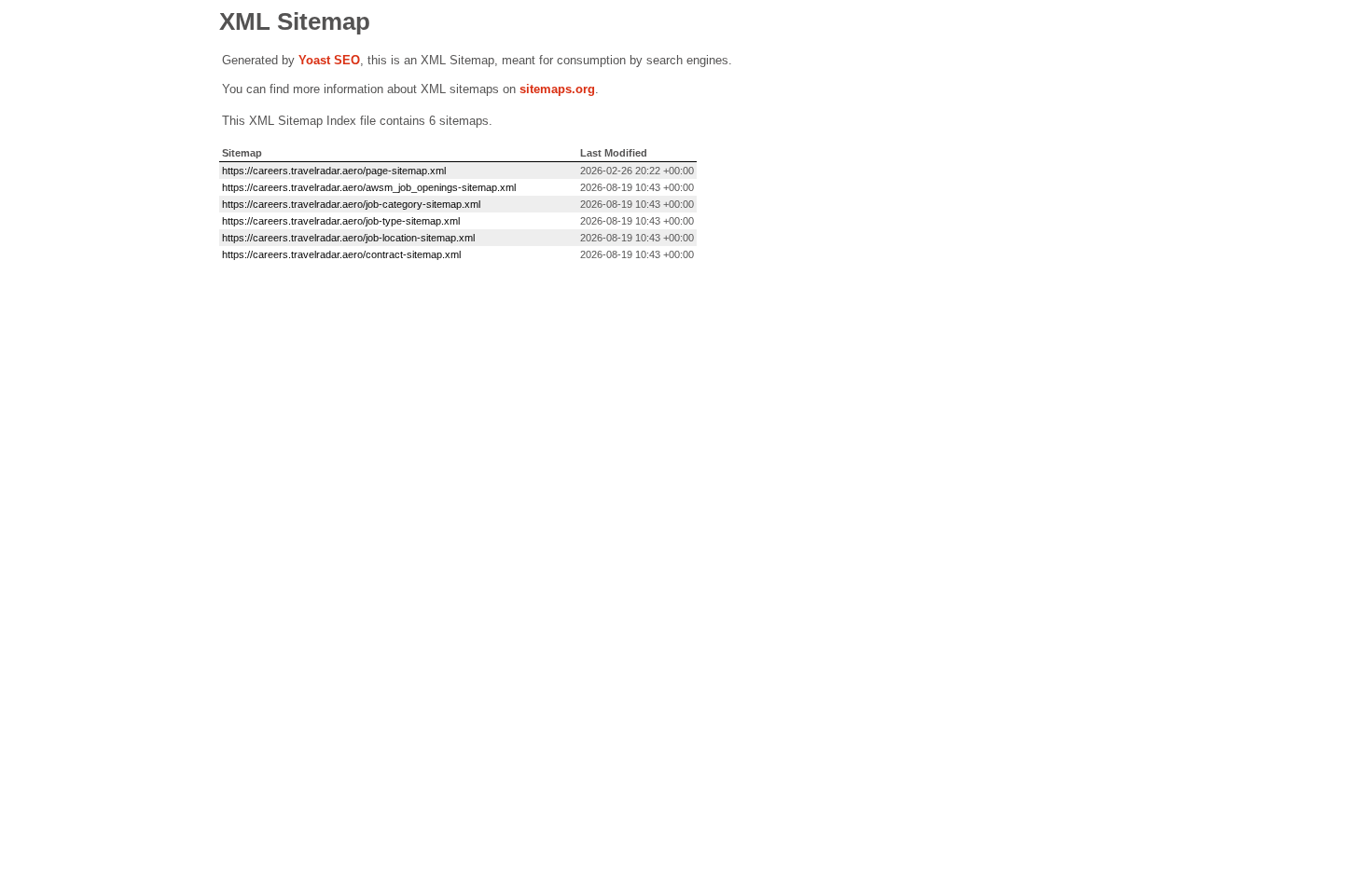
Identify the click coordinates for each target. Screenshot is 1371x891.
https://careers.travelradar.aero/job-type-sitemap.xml (341, 220)
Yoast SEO (329, 60)
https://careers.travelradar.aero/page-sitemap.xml (334, 170)
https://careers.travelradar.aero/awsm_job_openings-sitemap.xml (369, 187)
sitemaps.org (557, 89)
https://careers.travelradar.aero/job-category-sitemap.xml (351, 204)
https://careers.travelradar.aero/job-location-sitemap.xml (348, 237)
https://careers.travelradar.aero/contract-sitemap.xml (341, 254)
